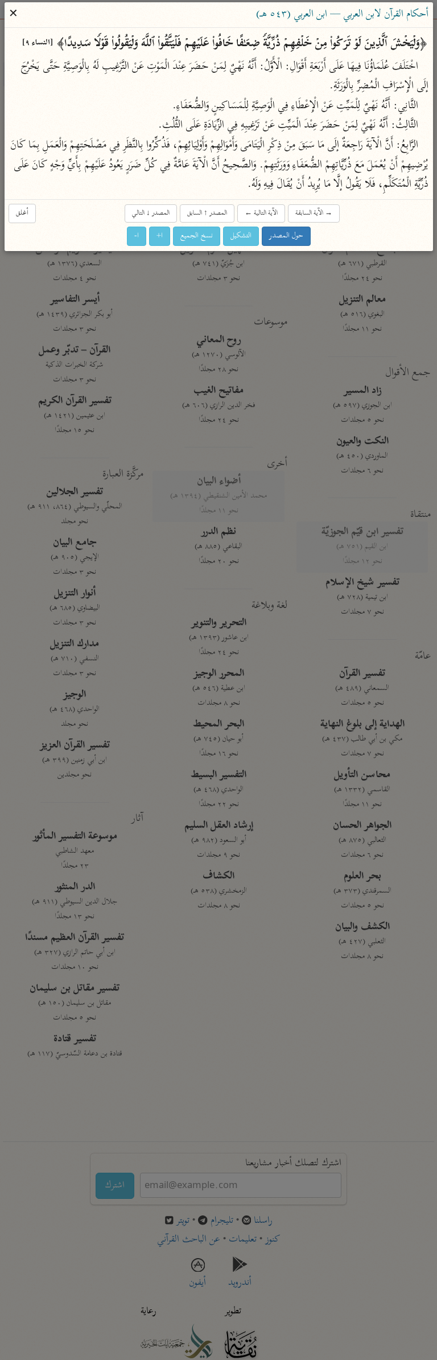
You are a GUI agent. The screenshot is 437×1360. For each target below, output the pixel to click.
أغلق (22, 213)
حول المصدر (286, 236)
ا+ (159, 236)
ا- (136, 236)
